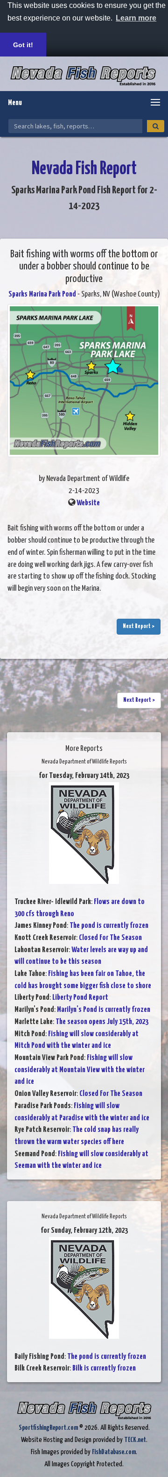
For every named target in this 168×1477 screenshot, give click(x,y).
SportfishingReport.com (48, 1427)
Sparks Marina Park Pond (42, 294)
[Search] (155, 126)
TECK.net (135, 1439)
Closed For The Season (110, 938)
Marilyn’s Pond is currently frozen (103, 1010)
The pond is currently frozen (109, 926)
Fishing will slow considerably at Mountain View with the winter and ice (79, 1070)
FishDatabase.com (114, 1452)
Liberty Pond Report (80, 998)
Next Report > (138, 626)
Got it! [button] (23, 45)
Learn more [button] (136, 18)
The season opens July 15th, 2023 (102, 1022)
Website (88, 503)
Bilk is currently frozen (104, 1368)
